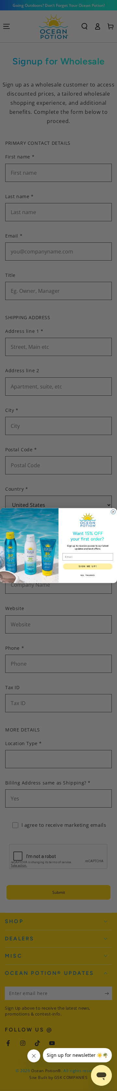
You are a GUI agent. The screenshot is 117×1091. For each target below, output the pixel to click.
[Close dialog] (113, 512)
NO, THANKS (88, 575)
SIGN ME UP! (88, 566)
